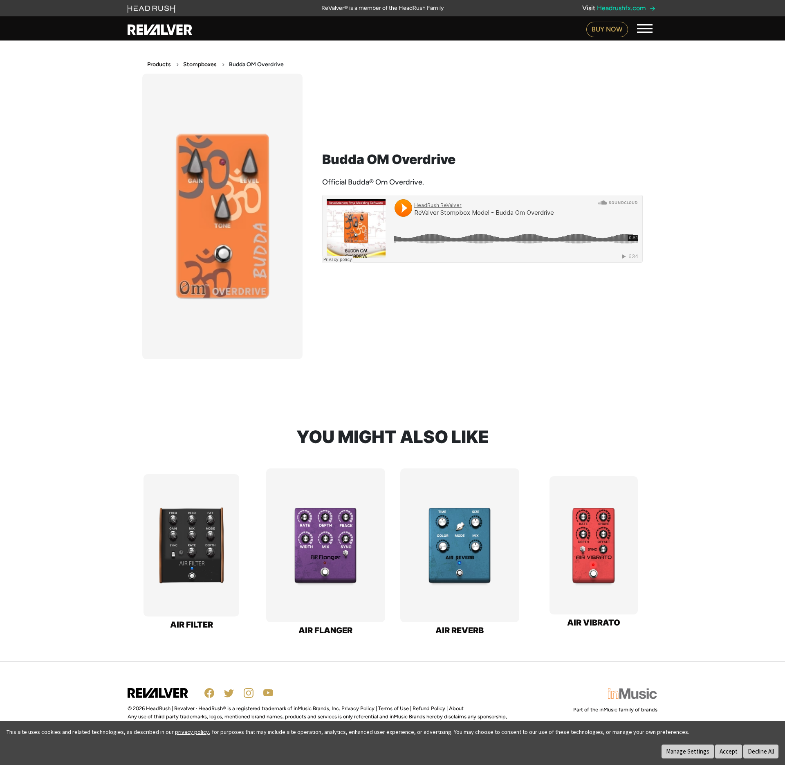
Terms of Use (393, 708)
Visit (615, 8)
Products (159, 64)
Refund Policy (429, 708)
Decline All (761, 751)
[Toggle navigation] (644, 28)
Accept (729, 751)
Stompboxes (200, 64)
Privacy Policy (358, 708)
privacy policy (192, 732)
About (456, 708)
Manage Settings (687, 751)
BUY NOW (607, 29)
